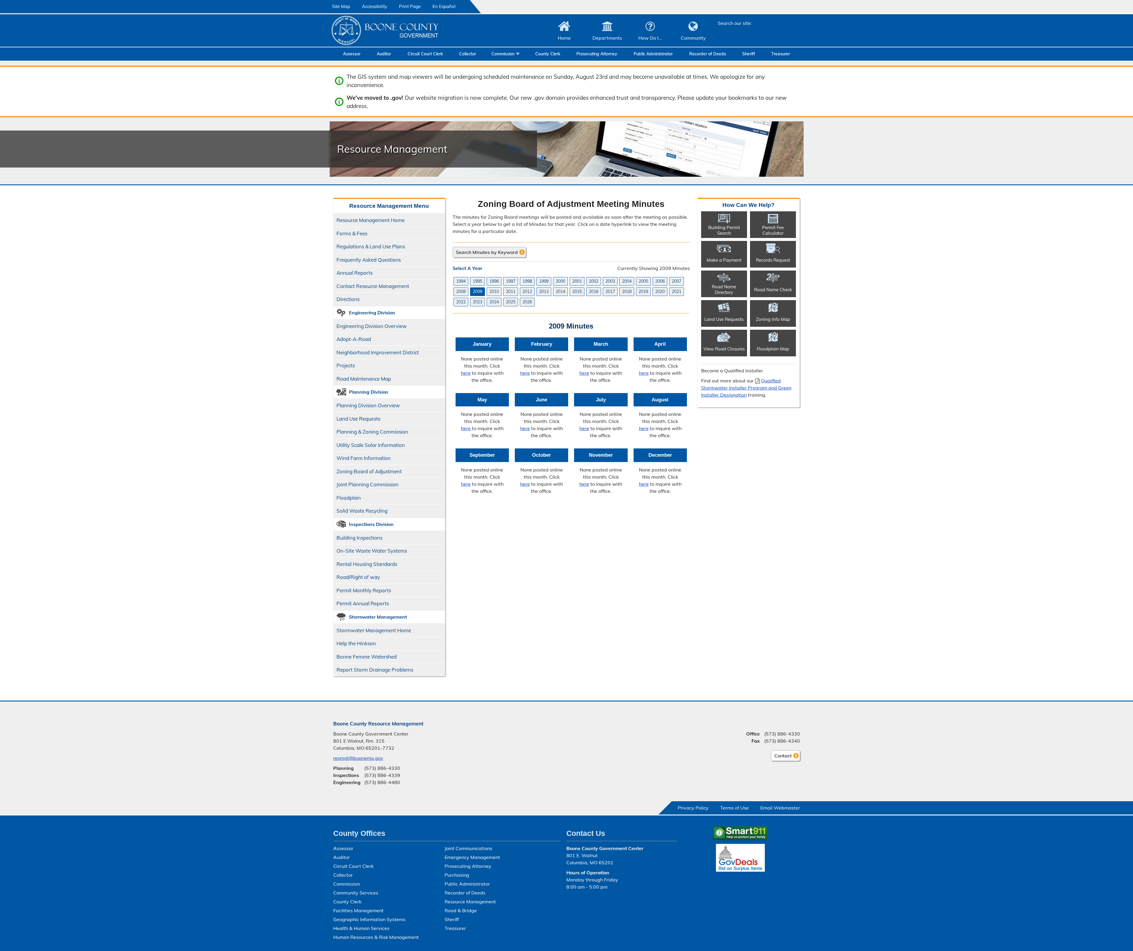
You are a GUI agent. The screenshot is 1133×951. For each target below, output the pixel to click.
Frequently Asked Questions (368, 260)
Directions (348, 299)
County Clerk (547, 54)
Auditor (384, 54)
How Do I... (650, 38)
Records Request (773, 260)
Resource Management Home (370, 220)
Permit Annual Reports (362, 603)
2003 (610, 281)
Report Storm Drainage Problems (374, 670)
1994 (461, 281)
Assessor (351, 54)
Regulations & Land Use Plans (370, 246)
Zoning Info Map (773, 319)
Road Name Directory (724, 289)
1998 (527, 281)
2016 (593, 291)
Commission (503, 54)
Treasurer (780, 54)
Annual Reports (354, 273)
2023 (477, 302)
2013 (544, 291)
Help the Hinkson (356, 643)
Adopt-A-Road (353, 339)
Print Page (410, 6)
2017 (610, 291)
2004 (627, 281)
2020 (660, 291)
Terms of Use (734, 808)
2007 (676, 281)
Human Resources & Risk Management (376, 937)
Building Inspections (359, 538)
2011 (510, 291)
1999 (544, 281)
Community (693, 38)
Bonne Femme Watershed (366, 657)
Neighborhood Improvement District (377, 352)
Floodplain (348, 498)
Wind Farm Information (363, 458)
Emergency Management (472, 857)
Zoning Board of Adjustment (369, 471)
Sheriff (748, 54)
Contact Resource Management (372, 286)
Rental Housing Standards (365, 566)
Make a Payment (724, 260)
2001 (577, 281)
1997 (510, 281)
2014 (560, 291)
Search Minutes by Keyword (487, 252)
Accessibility (374, 6)
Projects (345, 365)
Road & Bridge (461, 910)
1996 (494, 281)
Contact (781, 757)
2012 (527, 291)
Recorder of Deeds (707, 54)
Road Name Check (773, 289)
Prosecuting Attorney (596, 54)
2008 (461, 291)
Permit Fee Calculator (773, 230)
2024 (494, 302)
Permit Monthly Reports (363, 590)
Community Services (355, 893)
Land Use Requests (358, 419)
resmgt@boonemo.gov (358, 758)
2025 (510, 302)
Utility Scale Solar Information (370, 445)
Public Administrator (653, 54)
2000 (560, 281)
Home (564, 38)
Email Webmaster (780, 808)
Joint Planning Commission (367, 484)
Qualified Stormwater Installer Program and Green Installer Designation (746, 388)
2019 (643, 291)
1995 (477, 281)
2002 (593, 281)
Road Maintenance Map (363, 379)
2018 (627, 291)
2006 (660, 281)
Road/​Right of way (358, 577)
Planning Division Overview (368, 405)
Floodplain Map (773, 349)
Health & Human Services (361, 928)
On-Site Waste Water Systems (371, 551)
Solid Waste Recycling (361, 511)
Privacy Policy (693, 808)
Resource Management (470, 902)
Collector (467, 54)
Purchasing (457, 875)
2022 (461, 302)
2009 (477, 291)
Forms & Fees (351, 233)
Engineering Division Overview (371, 326)
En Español (444, 6)
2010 (494, 291)
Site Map (341, 6)
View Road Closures (724, 349)
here (466, 373)
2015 (577, 291)
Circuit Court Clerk (425, 54)
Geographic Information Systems (369, 919)
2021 (676, 291)
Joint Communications (468, 848)
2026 (527, 302)
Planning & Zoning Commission (372, 432)
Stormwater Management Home (373, 630)
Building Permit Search (724, 230)
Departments (607, 38)
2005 (643, 281)
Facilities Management (358, 910)
